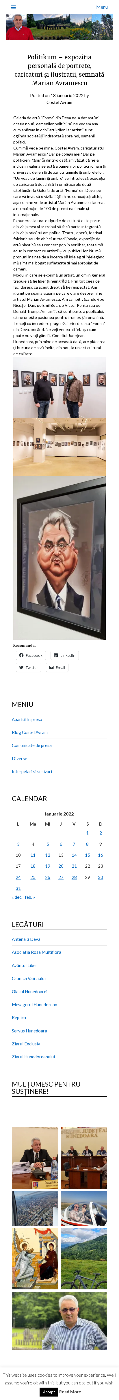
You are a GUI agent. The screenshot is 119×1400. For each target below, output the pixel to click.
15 (87, 855)
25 (33, 877)
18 (33, 866)
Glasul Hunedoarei (29, 991)
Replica (19, 1017)
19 (47, 866)
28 (74, 877)
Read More (70, 1391)
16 (100, 855)
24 (18, 877)
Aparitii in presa (27, 719)
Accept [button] (49, 1392)
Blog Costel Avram (30, 732)
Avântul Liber (24, 965)
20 (61, 866)
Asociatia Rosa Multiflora (36, 952)
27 (61, 877)
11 (33, 855)
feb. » (30, 897)
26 (47, 877)
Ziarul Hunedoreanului (33, 1056)
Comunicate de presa (32, 745)
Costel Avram (59, 102)
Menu (102, 7)
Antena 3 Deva (26, 939)
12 (47, 855)
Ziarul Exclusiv (26, 1043)
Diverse (19, 758)
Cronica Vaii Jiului (29, 978)
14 (74, 855)
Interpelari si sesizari (32, 771)
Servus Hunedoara (29, 1030)
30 (100, 877)
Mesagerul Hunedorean (34, 1004)
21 (74, 866)
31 (18, 888)
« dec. (17, 897)
